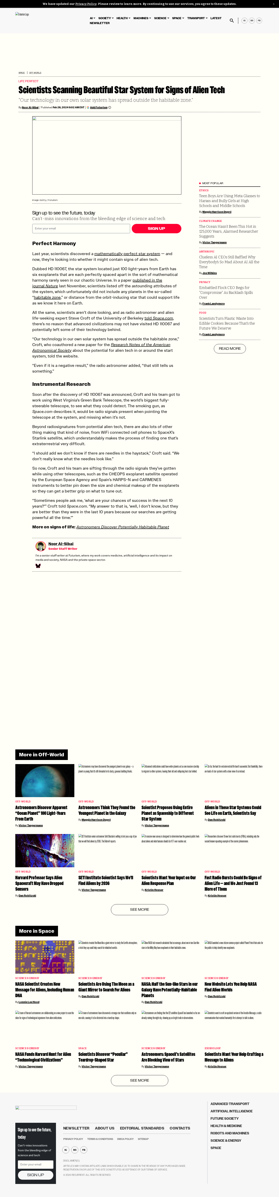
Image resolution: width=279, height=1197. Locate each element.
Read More (230, 349)
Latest (216, 18)
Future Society (225, 1119)
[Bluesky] (38, 566)
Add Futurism (98, 107)
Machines (141, 18)
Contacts (180, 1128)
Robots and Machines (230, 1133)
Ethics (204, 190)
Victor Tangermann (214, 242)
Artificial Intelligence (232, 1111)
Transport (196, 18)
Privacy (204, 282)
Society (104, 18)
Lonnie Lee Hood (29, 1002)
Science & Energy (27, 978)
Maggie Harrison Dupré (216, 212)
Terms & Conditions (100, 1139)
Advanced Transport (230, 1104)
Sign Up (156, 228)
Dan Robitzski (216, 819)
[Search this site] (232, 21)
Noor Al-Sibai (30, 107)
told (158, 318)
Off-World (35, 72)
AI (91, 18)
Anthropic (206, 251)
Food (202, 313)
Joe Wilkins (209, 273)
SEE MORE (139, 910)
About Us (105, 1128)
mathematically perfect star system (127, 253)
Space (176, 18)
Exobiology (213, 1048)
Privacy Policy (86, 4)
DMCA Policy (125, 1139)
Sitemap (143, 1139)
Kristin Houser (154, 890)
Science (160, 18)
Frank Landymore (213, 303)
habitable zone (47, 297)
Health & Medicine (226, 1126)
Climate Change (210, 221)
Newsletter (99, 23)
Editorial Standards (142, 1128)
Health (122, 18)
